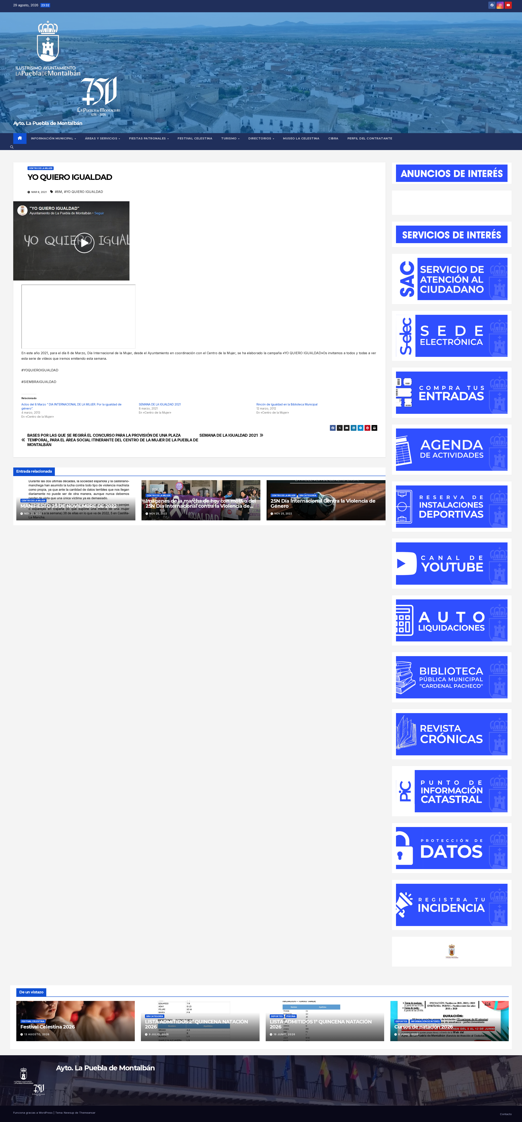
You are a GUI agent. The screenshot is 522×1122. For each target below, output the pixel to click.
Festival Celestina (195, 138)
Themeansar (87, 1112)
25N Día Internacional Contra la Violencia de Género (323, 503)
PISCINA (290, 1016)
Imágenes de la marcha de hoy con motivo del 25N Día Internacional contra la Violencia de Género (201, 506)
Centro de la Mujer (40, 168)
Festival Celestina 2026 (47, 1027)
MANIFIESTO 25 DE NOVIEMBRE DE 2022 (68, 506)
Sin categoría (307, 495)
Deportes (277, 1016)
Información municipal (52, 138)
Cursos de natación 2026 (423, 1027)
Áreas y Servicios (101, 138)
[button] (11, 147)
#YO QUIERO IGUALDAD (83, 192)
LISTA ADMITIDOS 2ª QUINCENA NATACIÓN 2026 (196, 1024)
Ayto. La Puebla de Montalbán (47, 123)
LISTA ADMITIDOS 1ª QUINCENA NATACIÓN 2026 (321, 1024)
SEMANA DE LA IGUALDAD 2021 (160, 404)
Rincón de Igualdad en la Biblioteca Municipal (287, 404)
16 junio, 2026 (284, 1034)
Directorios (260, 138)
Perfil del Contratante (369, 138)
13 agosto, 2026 (37, 1034)
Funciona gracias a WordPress (33, 1112)
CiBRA (333, 138)
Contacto (506, 1114)
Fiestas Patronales (148, 138)
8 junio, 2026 (408, 1034)
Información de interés (425, 1021)
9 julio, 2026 (159, 1034)
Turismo (229, 138)
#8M (58, 192)
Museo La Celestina (301, 138)
